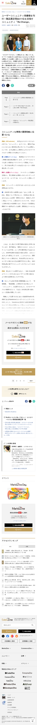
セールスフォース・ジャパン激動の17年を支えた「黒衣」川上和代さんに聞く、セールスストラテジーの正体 (20, 592)
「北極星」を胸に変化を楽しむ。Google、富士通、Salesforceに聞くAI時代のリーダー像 (19, 551)
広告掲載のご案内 (10, 641)
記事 (22, 656)
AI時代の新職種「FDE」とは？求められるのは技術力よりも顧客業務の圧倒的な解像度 (20, 575)
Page (6, 107)
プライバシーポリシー (12, 709)
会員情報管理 (10, 700)
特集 (3, 663)
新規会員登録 (19, 352)
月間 (27, 546)
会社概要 (9, 705)
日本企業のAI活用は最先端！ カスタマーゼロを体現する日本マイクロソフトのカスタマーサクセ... (19, 423)
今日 (10, 546)
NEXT (31, 381)
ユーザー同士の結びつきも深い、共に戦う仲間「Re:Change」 (23, 106)
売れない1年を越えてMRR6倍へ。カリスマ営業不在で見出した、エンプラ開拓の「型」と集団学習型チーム (20, 569)
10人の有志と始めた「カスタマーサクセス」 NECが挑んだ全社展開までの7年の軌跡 (18, 428)
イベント (24, 663)
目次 (18, 92)
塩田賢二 (16, 25)
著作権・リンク (11, 697)
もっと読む (7, 435)
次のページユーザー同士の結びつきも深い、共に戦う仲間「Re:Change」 (18, 372)
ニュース (5, 656)
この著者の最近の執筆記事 (19, 468)
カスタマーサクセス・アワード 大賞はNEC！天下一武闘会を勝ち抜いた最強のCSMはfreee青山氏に (19, 562)
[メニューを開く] (2, 2)
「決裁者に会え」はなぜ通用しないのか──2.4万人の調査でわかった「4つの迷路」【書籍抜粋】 (20, 604)
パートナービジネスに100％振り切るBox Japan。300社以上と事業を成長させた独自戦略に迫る (20, 586)
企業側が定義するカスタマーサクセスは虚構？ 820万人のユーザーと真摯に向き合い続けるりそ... (19, 432)
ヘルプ (9, 695)
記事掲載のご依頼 (27, 641)
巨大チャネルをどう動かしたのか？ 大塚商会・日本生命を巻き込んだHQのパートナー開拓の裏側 (20, 557)
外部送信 (9, 712)
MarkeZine (5, 648)
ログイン (19, 357)
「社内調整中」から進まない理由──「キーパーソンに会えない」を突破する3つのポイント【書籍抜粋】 (19, 599)
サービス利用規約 (11, 707)
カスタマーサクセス (14, 30)
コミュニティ (5, 30)
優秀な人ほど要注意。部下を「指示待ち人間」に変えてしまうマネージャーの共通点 (20, 580)
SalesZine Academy (10, 412)
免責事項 (9, 702)
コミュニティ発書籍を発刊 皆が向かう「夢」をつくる (23, 114)
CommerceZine (26, 648)
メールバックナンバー (19, 348)
